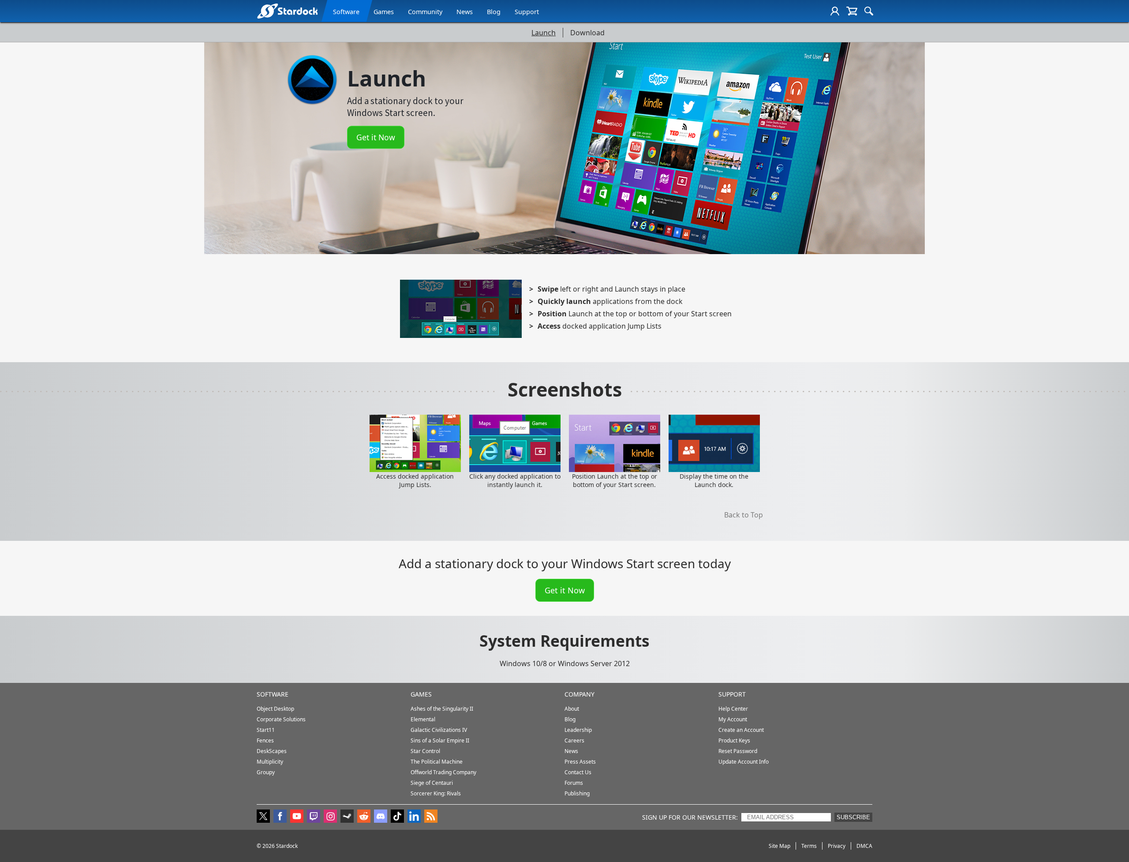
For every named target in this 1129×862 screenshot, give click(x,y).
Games (384, 11)
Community (425, 11)
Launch (543, 32)
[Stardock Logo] (287, 11)
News (464, 11)
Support (527, 11)
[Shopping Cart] (851, 11)
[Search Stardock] (868, 11)
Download (587, 32)
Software (346, 11)
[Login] (834, 11)
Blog (494, 11)
